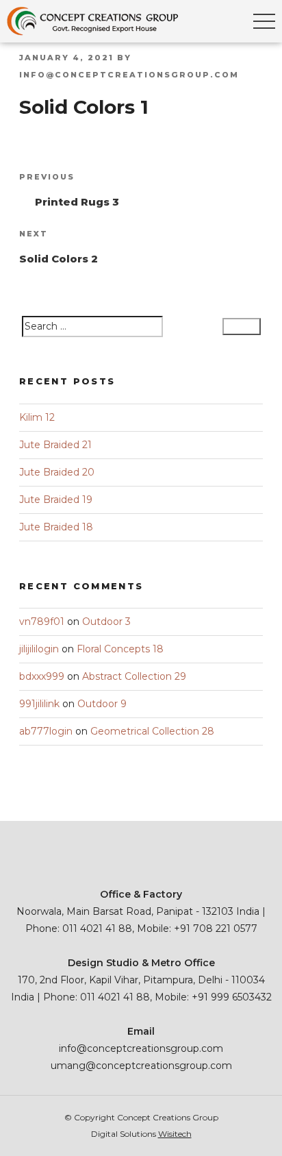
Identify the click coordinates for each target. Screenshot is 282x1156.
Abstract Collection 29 (134, 676)
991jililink (39, 704)
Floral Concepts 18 (120, 649)
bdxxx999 (41, 676)
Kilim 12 (37, 417)
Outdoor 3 (106, 621)
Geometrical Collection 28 (152, 731)
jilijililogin (39, 649)
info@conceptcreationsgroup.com (129, 74)
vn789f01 (41, 621)
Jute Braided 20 (56, 472)
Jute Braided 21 (55, 445)
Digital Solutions (141, 1134)
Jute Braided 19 (55, 499)
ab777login (46, 731)
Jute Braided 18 (56, 527)
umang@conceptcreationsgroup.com (141, 1065)
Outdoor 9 (102, 704)
